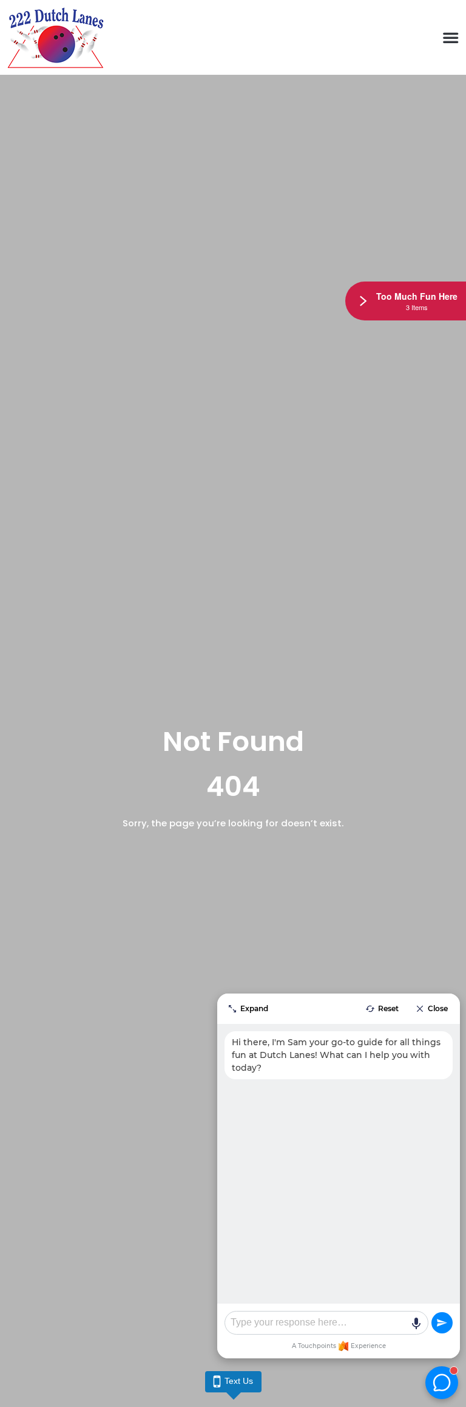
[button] (450, 37)
